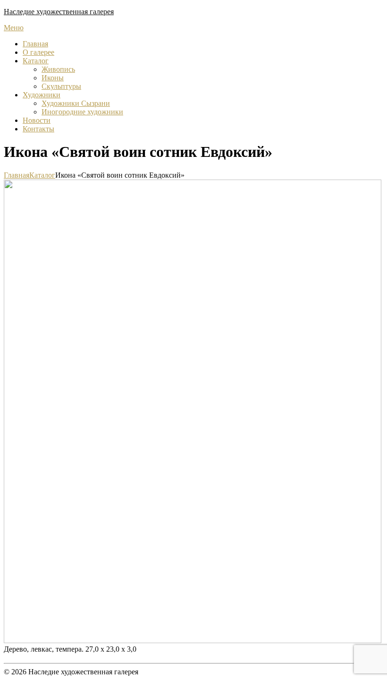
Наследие (59, 12)
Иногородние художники (82, 112)
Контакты (38, 129)
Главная (35, 44)
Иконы (53, 78)
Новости (36, 120)
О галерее (38, 52)
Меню (14, 28)
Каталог (36, 61)
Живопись (58, 69)
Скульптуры (61, 86)
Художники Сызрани (76, 103)
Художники (41, 95)
